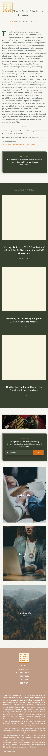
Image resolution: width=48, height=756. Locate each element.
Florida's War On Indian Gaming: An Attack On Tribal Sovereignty (24, 388)
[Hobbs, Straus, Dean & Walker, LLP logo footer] (24, 654)
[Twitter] (26, 688)
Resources (24, 676)
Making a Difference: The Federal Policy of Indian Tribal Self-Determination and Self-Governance (24, 250)
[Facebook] (22, 688)
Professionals (24, 673)
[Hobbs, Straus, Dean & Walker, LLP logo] (7, 3)
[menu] (44, 4)
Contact (24, 683)
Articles (13, 21)
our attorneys (31, 747)
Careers (24, 679)
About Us (24, 669)
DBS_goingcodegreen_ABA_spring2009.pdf (18, 144)
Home (24, 666)
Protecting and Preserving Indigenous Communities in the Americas (24, 320)
